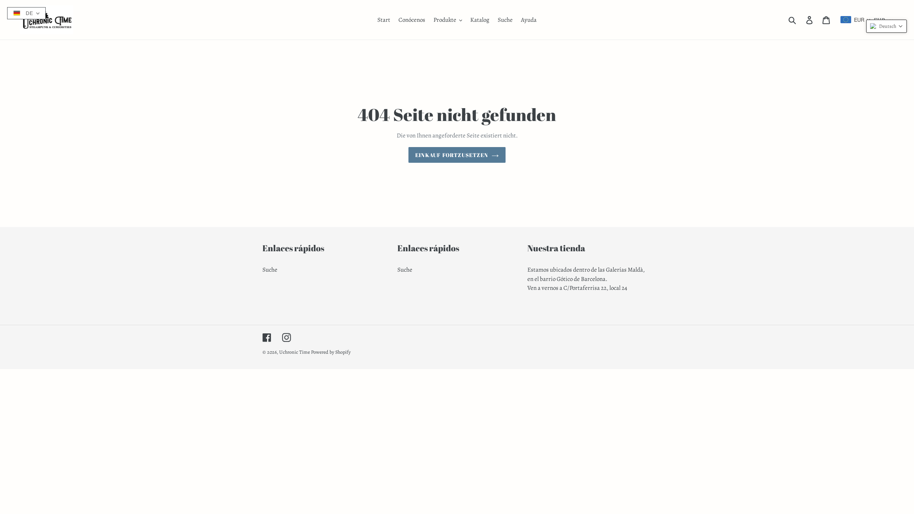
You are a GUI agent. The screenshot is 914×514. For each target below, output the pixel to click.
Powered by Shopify (331, 352)
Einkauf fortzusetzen (451, 154)
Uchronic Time (294, 352)
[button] (887, 26)
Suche (269, 270)
